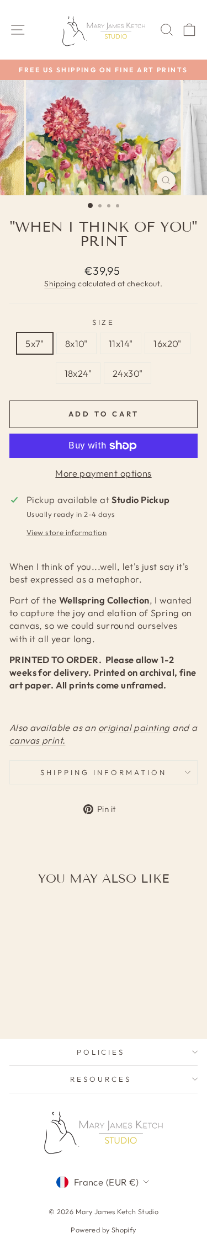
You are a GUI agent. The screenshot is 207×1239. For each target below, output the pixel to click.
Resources (100, 1079)
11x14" (120, 343)
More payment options (103, 473)
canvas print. (37, 740)
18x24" (78, 373)
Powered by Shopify (103, 1229)
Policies (101, 1052)
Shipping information (103, 772)
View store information (66, 532)
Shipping (60, 284)
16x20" (167, 343)
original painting (134, 727)
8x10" (76, 343)
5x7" (34, 343)
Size (103, 322)
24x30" (127, 373)
